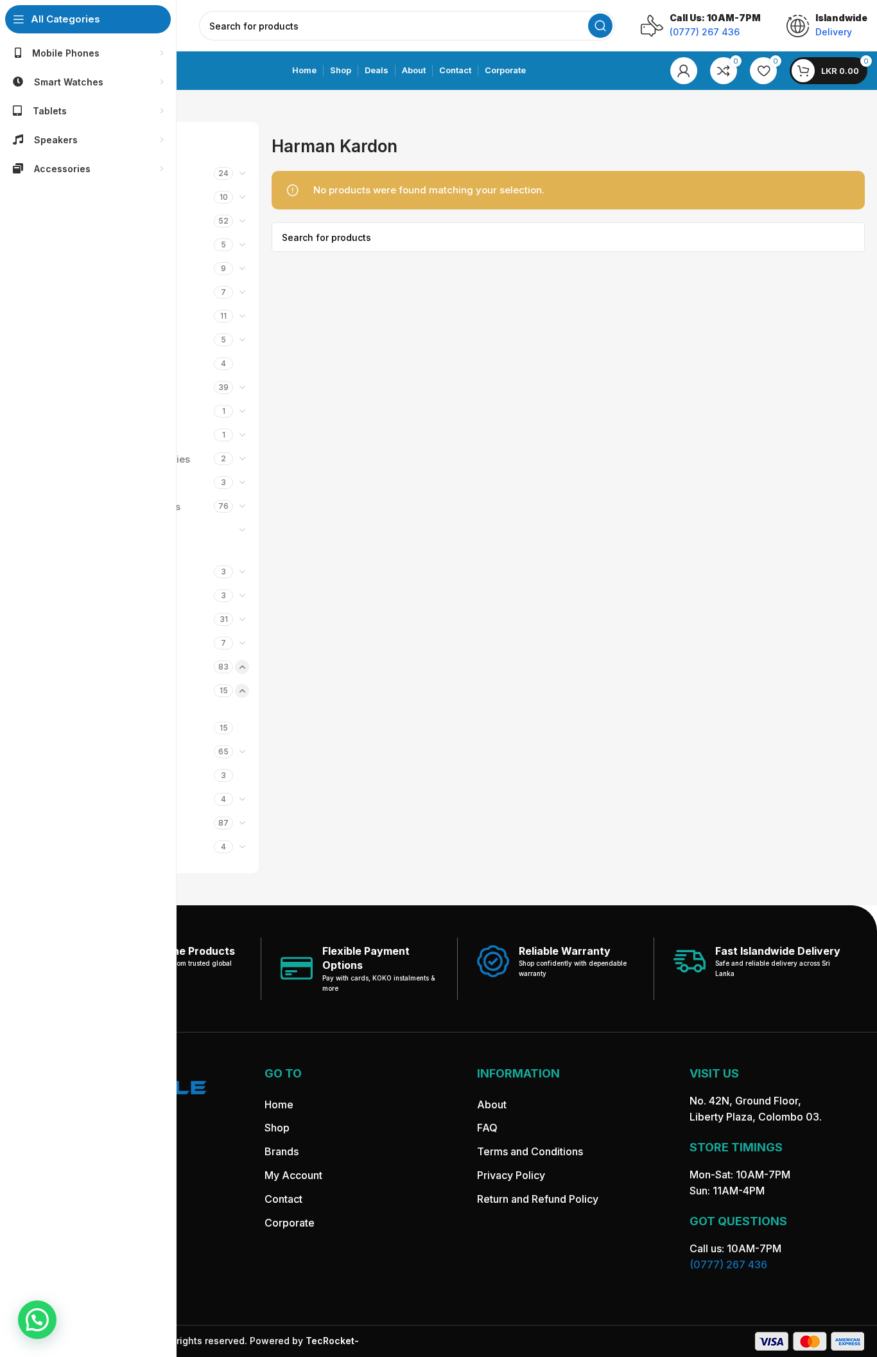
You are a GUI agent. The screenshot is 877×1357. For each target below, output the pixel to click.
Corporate (290, 1222)
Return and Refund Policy (537, 1199)
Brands (282, 1152)
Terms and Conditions (530, 1152)
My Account (293, 1175)
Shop (277, 1128)
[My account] (684, 71)
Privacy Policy (511, 1175)
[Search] (600, 25)
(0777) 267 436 (728, 1265)
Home (279, 1104)
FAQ (487, 1128)
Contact (283, 1199)
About (492, 1104)
